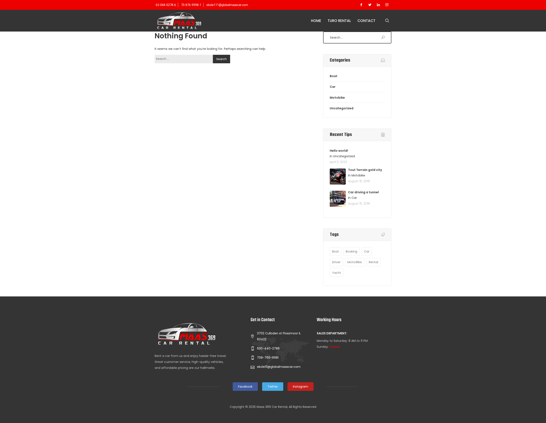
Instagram (300, 386)
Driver (336, 262)
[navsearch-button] (387, 21)
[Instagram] (387, 5)
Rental (373, 262)
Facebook (245, 386)
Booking (351, 251)
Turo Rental (339, 20)
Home (316, 20)
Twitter (272, 386)
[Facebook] (361, 5)
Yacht (336, 273)
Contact (366, 20)
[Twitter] (370, 5)
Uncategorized (341, 108)
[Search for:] (185, 59)
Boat (333, 76)
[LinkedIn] (378, 5)
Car (332, 87)
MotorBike (354, 262)
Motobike (337, 97)
